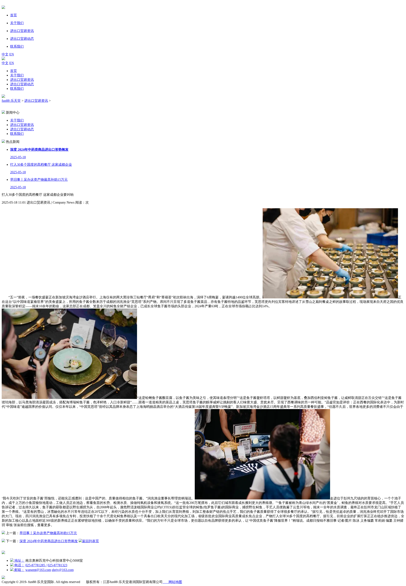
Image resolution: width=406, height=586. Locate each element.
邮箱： (19, 570)
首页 (13, 71)
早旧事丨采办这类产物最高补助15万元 (48, 533)
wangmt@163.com (38, 570)
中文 (5, 54)
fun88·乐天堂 (11, 100)
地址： (19, 560)
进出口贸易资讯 (22, 79)
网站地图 (172, 582)
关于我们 (17, 75)
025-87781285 (36, 565)
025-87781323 (57, 565)
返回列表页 (90, 541)
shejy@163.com (63, 570)
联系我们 (17, 88)
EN (11, 54)
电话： (19, 565)
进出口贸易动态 (22, 84)
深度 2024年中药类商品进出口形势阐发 (48, 541)
